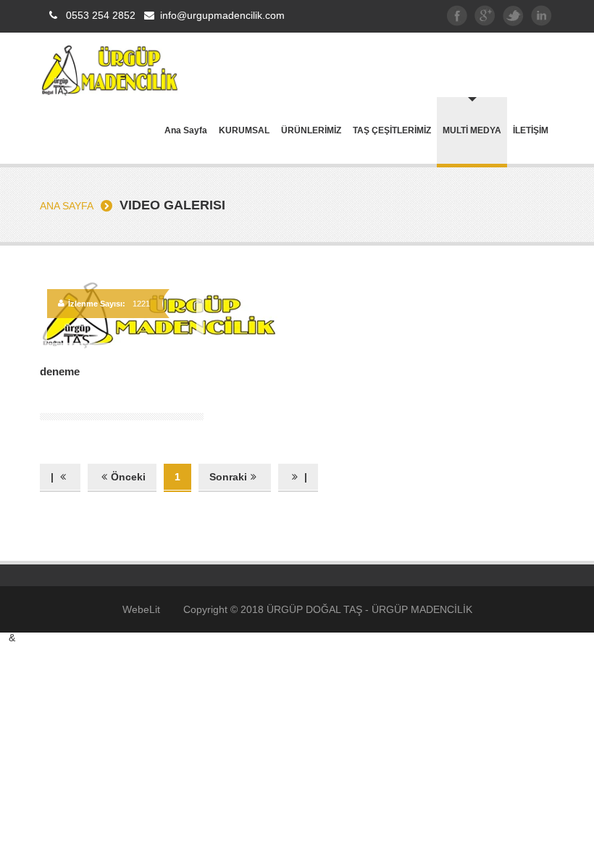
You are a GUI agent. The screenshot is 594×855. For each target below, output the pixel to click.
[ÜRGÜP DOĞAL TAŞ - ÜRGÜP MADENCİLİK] (109, 92)
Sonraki (228, 477)
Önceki (128, 477)
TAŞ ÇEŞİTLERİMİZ (392, 130)
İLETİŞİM (530, 130)
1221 (141, 303)
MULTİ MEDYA (472, 130)
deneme (60, 371)
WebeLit (141, 609)
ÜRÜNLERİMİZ (311, 130)
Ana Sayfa (185, 130)
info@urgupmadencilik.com (222, 15)
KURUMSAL (244, 130)
